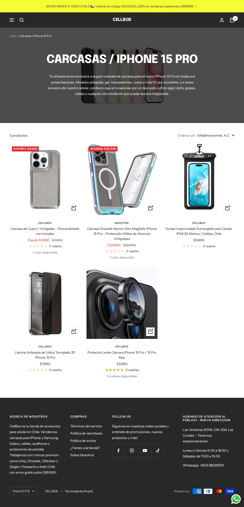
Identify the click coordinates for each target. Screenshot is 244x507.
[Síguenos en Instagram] (131, 450)
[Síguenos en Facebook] (118, 450)
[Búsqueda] (22, 20)
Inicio (13, 36)
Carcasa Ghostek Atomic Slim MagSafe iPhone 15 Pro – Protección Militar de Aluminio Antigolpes (122, 234)
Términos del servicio (86, 426)
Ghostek (122, 223)
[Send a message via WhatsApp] (236, 499)
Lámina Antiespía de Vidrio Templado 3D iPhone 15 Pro (45, 355)
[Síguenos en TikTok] (157, 450)
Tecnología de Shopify (79, 491)
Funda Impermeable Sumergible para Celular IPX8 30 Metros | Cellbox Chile (199, 231)
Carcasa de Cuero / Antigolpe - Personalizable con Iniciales (45, 231)
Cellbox (45, 223)
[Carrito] (232, 20)
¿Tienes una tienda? (85, 448)
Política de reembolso (86, 433)
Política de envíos (83, 441)
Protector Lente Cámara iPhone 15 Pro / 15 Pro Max (121, 355)
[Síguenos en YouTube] (144, 450)
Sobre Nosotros (82, 455)
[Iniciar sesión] (222, 20)
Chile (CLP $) (21, 491)
